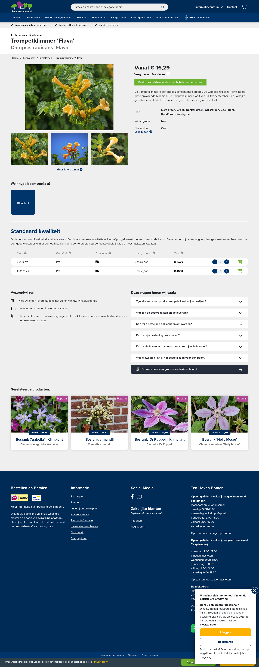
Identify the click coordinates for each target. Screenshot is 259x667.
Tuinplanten (99, 17)
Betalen (75, 502)
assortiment (109, 25)
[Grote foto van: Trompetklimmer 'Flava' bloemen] (110, 150)
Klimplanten (45, 57)
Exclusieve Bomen (199, 17)
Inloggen (136, 520)
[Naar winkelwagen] (244, 7)
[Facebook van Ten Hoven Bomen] (134, 497)
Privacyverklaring (150, 655)
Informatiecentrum (207, 7)
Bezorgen (77, 496)
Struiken (82, 17)
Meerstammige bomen (58, 17)
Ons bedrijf (77, 532)
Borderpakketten (141, 17)
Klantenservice (80, 514)
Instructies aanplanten (84, 526)
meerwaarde (207, 624)
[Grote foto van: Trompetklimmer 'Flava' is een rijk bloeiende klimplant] (69, 150)
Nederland (31, 25)
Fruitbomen (33, 17)
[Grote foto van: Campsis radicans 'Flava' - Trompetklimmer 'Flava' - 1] (29, 150)
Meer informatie (20, 507)
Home (15, 57)
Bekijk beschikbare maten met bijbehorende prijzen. (170, 82)
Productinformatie (82, 520)
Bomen (17, 17)
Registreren (138, 526)
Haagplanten (118, 17)
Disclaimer (133, 655)
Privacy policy (100, 661)
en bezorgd (73, 25)
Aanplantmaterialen (167, 17)
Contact (232, 7)
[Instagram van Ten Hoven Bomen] (141, 497)
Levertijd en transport (84, 508)
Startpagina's (79, 538)
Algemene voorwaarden (112, 655)
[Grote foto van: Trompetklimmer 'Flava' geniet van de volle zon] (69, 97)
